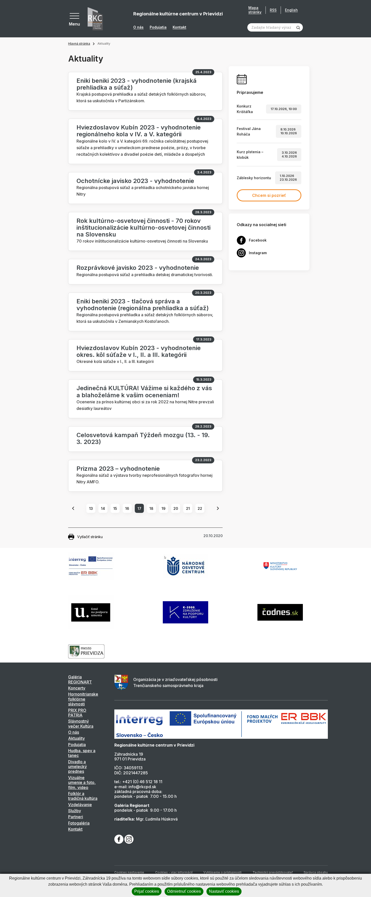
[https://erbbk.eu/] (221, 723)
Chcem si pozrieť (269, 195)
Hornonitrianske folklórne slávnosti (83, 699)
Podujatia (158, 27)
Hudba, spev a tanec (81, 753)
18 (151, 508)
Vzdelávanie (80, 804)
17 (139, 508)
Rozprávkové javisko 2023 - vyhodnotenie (137, 267)
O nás (138, 27)
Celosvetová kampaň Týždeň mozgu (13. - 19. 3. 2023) (143, 438)
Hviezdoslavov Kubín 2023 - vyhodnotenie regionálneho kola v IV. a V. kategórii (138, 131)
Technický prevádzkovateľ (273, 872)
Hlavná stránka (79, 43)
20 (175, 508)
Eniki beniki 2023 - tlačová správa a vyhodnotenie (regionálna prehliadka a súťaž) (142, 305)
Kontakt (179, 27)
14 (103, 508)
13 (91, 508)
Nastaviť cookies (224, 891)
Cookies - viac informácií (174, 872)
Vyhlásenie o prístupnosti (222, 872)
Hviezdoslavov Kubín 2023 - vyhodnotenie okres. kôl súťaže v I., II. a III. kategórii (138, 351)
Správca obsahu (316, 872)
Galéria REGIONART (80, 679)
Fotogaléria (79, 823)
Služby (74, 810)
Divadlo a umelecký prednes (77, 766)
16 (127, 508)
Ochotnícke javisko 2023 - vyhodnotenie (135, 180)
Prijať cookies (146, 891)
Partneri (75, 816)
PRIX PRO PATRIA (77, 713)
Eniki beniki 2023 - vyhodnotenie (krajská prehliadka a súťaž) (136, 84)
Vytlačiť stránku (90, 537)
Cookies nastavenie (129, 872)
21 (188, 508)
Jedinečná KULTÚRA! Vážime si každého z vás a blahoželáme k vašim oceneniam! (144, 391)
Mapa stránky (254, 10)
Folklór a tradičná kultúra (82, 796)
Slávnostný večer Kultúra (80, 723)
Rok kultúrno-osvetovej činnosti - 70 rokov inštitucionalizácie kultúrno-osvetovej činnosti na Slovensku (143, 227)
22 (200, 508)
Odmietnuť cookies (184, 891)
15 (115, 508)
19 (164, 508)
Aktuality (76, 738)
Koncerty (76, 688)
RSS (273, 10)
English (291, 10)
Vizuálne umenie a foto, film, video (82, 782)
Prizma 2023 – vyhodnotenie (118, 468)
